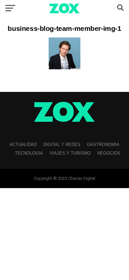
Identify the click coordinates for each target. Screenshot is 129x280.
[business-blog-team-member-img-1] (64, 67)
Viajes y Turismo (70, 153)
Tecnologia (29, 153)
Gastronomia (103, 144)
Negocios (108, 153)
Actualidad (23, 144)
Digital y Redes (61, 144)
